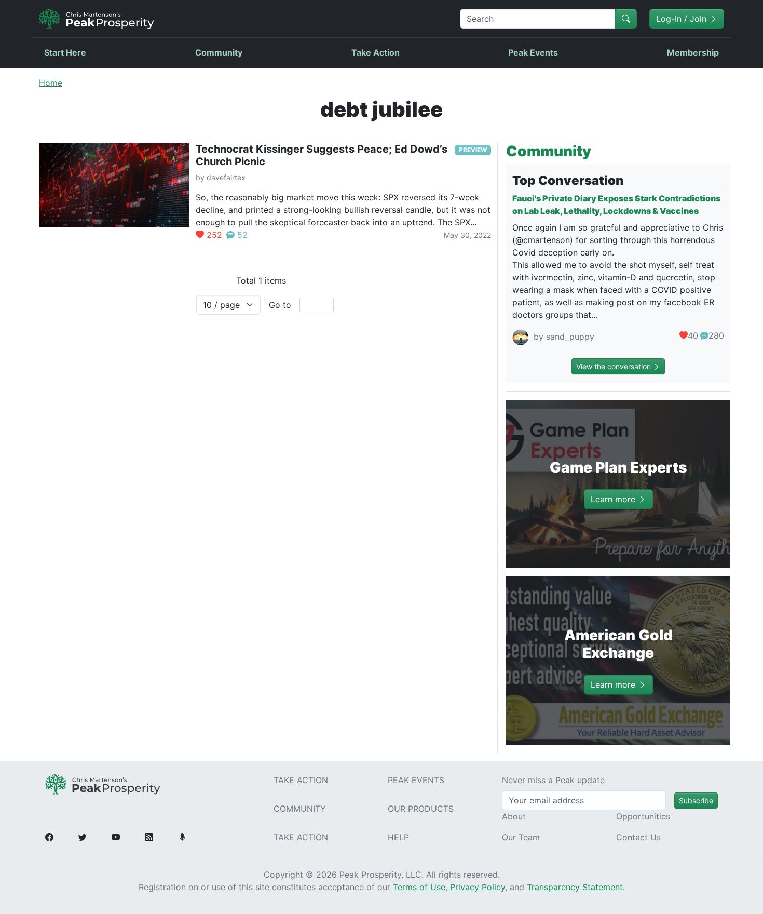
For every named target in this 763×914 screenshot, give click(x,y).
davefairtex (226, 177)
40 (693, 335)
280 (716, 335)
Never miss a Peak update (553, 780)
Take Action (375, 52)
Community (218, 52)
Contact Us (638, 837)
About (514, 816)
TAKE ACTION (301, 780)
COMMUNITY (300, 808)
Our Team (521, 837)
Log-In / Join (682, 19)
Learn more (614, 499)
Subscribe (696, 800)
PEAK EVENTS (416, 780)
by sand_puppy (562, 337)
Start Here (65, 52)
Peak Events (533, 52)
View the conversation (614, 366)
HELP (398, 837)
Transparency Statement (575, 887)
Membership (693, 52)
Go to (280, 305)
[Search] (626, 19)
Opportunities (643, 816)
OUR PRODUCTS (421, 808)
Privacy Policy (477, 887)
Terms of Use (419, 887)
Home (50, 82)
